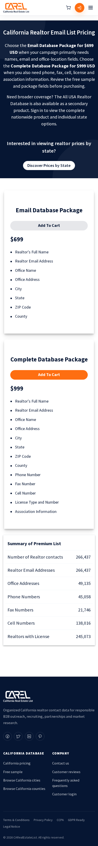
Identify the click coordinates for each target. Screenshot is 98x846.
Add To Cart (49, 225)
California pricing (17, 763)
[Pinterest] (40, 736)
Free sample (13, 771)
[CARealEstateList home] (16, 7)
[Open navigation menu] (90, 7)
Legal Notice (11, 826)
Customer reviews (66, 771)
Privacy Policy (43, 820)
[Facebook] (7, 736)
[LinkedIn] (29, 736)
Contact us (60, 763)
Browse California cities (21, 780)
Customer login (64, 794)
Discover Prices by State (49, 165)
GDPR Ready (76, 820)
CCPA (60, 820)
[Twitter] (18, 736)
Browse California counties (24, 788)
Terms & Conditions (16, 820)
